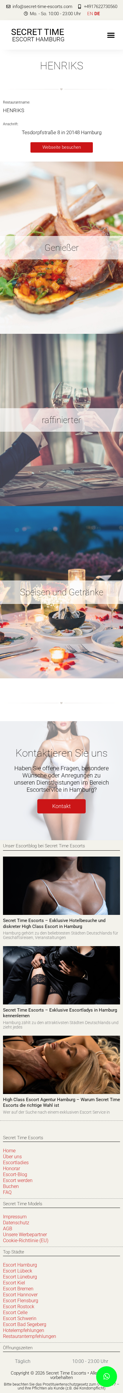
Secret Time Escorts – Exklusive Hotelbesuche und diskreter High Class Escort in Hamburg (54, 923)
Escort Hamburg (20, 1265)
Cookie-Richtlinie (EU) (25, 1240)
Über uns (12, 1156)
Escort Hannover (20, 1294)
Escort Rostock (18, 1306)
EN (90, 13)
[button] (111, 35)
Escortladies (16, 1162)
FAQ (7, 1192)
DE (97, 13)
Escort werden (18, 1180)
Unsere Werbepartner (25, 1234)
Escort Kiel (14, 1283)
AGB (7, 1228)
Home (9, 1150)
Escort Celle (15, 1312)
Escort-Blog (15, 1174)
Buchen (11, 1186)
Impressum (15, 1217)
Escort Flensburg (20, 1300)
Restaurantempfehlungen (29, 1336)
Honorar (11, 1168)
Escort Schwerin (19, 1318)
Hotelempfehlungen (23, 1330)
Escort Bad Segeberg (24, 1324)
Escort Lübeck (17, 1271)
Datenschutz (16, 1222)
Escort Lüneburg (20, 1277)
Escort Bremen (18, 1289)
